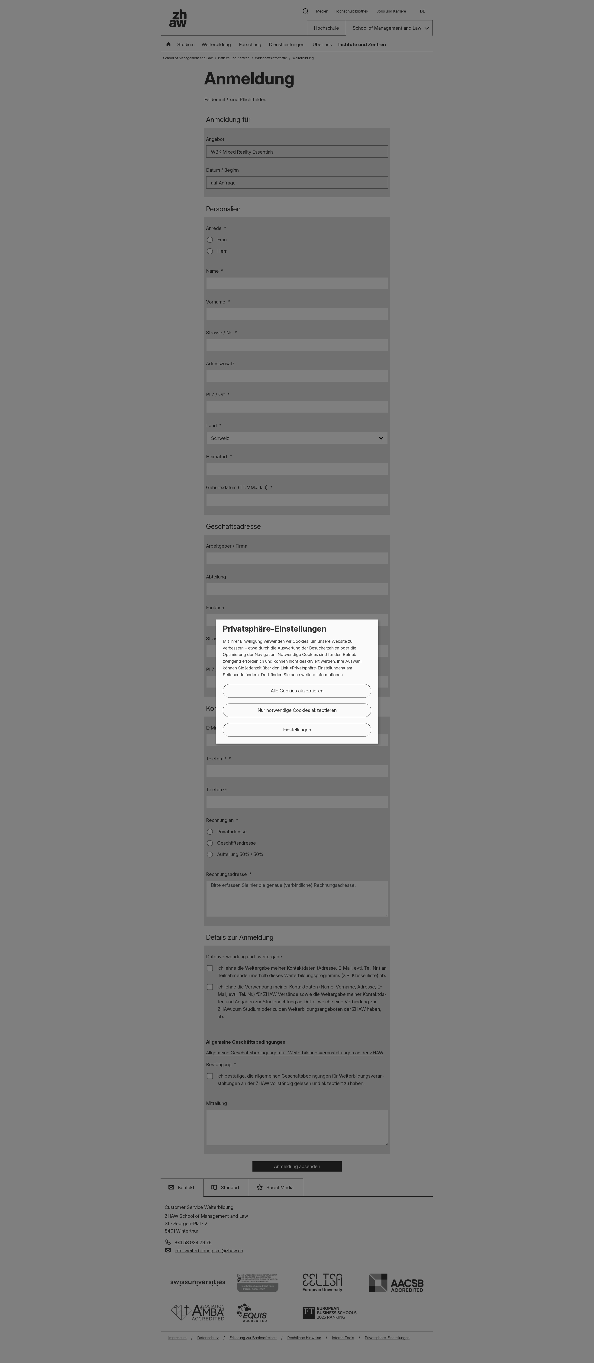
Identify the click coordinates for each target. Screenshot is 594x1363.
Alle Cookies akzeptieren (297, 690)
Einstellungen (297, 729)
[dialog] (297, 682)
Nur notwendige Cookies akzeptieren (297, 710)
